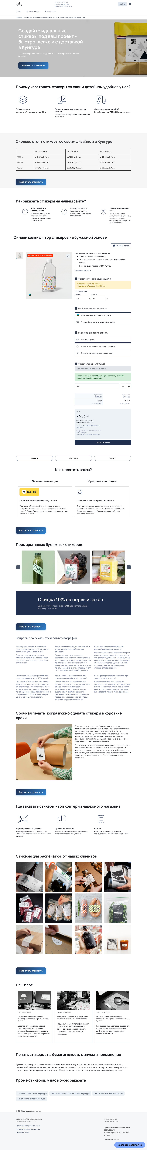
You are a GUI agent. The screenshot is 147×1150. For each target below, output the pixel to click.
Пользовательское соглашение (28, 1129)
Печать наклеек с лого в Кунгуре (32, 1093)
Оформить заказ (103, 442)
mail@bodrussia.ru (112, 1139)
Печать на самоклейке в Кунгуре (108, 1093)
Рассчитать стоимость (33, 65)
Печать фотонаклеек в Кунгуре (31, 1098)
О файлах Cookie (22, 1132)
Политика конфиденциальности (28, 1126)
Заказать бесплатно (130, 1144)
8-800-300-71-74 (61, 2)
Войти (122, 4)
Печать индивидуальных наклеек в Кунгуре (70, 1093)
